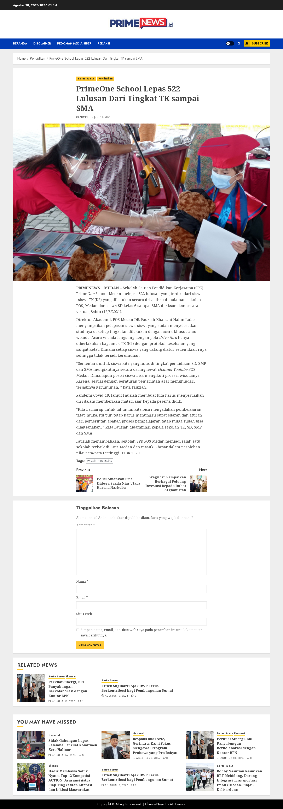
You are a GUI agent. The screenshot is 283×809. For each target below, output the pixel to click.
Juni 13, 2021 (102, 117)
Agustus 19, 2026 (116, 696)
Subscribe (260, 43)
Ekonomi (71, 676)
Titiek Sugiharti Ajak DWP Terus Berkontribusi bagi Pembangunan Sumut (137, 688)
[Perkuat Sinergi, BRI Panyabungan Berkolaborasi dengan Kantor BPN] (31, 688)
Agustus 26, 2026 (64, 755)
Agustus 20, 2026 (63, 701)
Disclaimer (42, 43)
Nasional (54, 735)
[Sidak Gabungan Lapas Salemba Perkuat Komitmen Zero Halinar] (31, 745)
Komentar (85, 525)
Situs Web (84, 614)
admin (84, 117)
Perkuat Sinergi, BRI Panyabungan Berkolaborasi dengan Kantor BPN (67, 689)
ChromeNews (154, 804)
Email (82, 597)
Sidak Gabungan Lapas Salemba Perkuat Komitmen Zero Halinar (72, 745)
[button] (239, 44)
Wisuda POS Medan (99, 461)
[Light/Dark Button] (230, 43)
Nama (82, 581)
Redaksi (104, 43)
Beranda (20, 43)
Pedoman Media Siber (74, 43)
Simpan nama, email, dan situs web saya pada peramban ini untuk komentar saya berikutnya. (141, 632)
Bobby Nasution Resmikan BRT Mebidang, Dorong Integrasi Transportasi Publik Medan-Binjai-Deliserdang (239, 780)
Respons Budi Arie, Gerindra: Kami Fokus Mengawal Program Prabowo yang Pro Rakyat (155, 746)
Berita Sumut (86, 78)
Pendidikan (105, 78)
